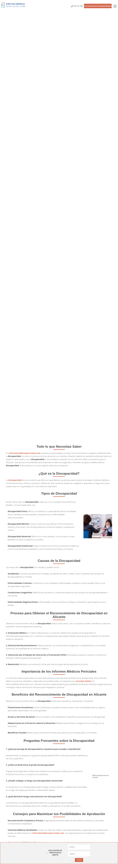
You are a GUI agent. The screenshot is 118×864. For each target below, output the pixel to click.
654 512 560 (78, 6)
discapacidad (14, 480)
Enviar (79, 860)
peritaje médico (84, 681)
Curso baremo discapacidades (97, 6)
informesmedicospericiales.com (24, 453)
